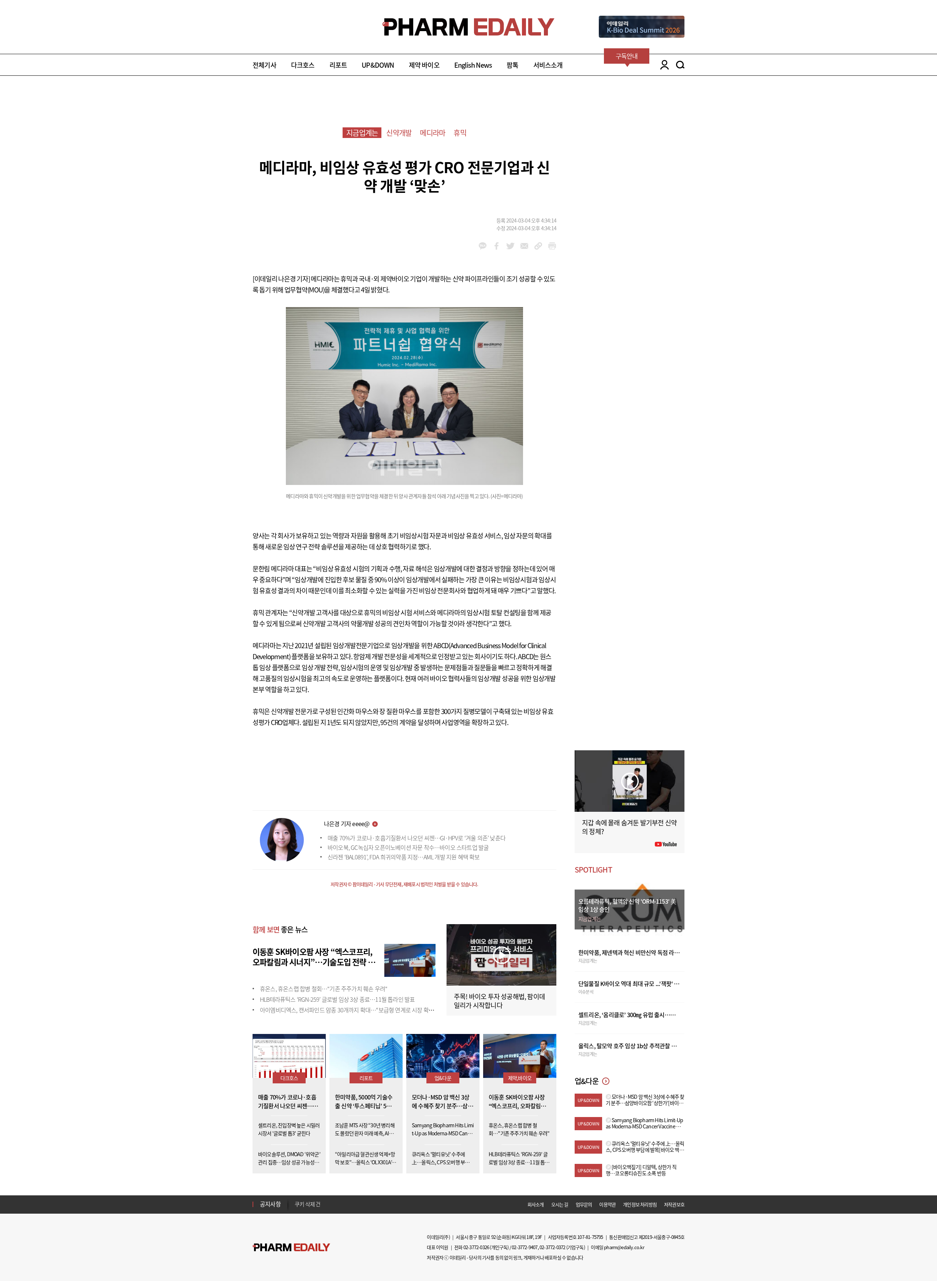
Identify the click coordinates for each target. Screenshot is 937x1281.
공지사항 (270, 1203)
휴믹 (459, 132)
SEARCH (680, 65)
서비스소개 (548, 65)
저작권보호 (674, 1204)
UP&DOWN (378, 65)
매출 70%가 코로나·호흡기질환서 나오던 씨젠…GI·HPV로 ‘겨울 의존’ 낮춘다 (416, 837)
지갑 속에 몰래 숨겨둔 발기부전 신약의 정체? (629, 827)
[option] (352, 1204)
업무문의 (584, 1204)
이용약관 (607, 1204)
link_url (538, 246)
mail (524, 246)
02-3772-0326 (476, 1247)
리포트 (338, 65)
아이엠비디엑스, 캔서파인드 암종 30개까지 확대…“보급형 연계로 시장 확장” (348, 1009)
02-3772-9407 (524, 1247)
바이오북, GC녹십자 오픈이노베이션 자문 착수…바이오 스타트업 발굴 (408, 847)
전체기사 (264, 65)
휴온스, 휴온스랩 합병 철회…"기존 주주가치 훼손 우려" (323, 988)
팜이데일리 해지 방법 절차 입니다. (331, 1205)
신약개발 (398, 132)
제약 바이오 (424, 65)
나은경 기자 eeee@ (346, 823)
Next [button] (297, 1208)
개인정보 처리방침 (640, 1204)
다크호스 (303, 65)
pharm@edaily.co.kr (624, 1247)
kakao (482, 246)
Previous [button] (297, 1199)
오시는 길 (559, 1204)
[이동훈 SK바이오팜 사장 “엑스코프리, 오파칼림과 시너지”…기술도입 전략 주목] (410, 959)
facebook (496, 246)
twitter (510, 246)
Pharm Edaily (291, 1247)
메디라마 (432, 132)
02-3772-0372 (552, 1247)
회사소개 (535, 1204)
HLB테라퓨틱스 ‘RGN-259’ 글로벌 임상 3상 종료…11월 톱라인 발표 (337, 999)
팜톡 (512, 65)
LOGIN (662, 65)
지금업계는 (362, 132)
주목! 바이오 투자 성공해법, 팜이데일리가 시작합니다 (499, 1000)
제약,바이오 (519, 1078)
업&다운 (442, 1078)
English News (473, 65)
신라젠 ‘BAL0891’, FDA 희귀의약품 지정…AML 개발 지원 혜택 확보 (404, 856)
